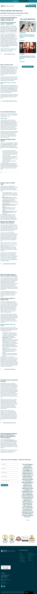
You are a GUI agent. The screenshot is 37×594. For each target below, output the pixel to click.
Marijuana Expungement (31, 554)
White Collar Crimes (12, 15)
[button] (25, 8)
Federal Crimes (30, 555)
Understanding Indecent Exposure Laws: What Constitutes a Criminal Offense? (27, 57)
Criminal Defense (6, 15)
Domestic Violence (22, 560)
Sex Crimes (21, 555)
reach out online (14, 449)
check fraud (10, 195)
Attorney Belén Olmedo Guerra (8, 399)
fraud (12, 96)
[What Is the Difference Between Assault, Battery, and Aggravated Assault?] (27, 31)
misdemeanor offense (4, 134)
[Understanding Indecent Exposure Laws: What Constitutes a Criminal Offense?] (27, 52)
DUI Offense (30, 557)
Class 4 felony (15, 227)
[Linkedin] (2, 586)
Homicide (20, 554)
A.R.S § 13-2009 (5, 142)
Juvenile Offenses (22, 561)
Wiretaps (29, 558)
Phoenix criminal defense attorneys (8, 327)
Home (1, 15)
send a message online (12, 48)
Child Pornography (22, 557)
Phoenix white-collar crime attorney (6, 258)
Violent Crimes (22, 32)
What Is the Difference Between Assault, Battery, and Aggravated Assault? (27, 36)
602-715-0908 (4, 48)
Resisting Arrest (30, 560)
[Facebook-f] (4, 586)
